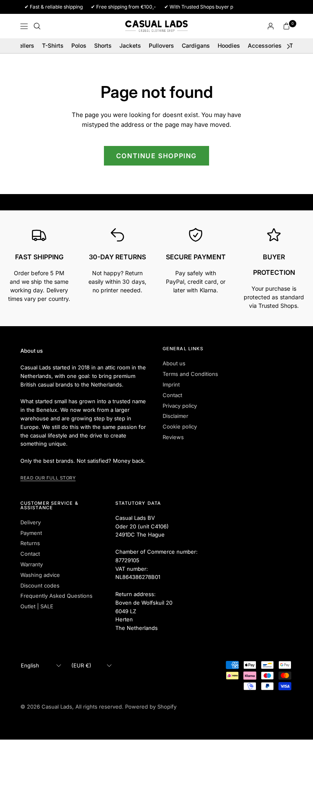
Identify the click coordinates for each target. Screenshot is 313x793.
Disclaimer (175, 416)
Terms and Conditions (190, 374)
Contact (172, 395)
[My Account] (270, 26)
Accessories (265, 45)
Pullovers (161, 45)
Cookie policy (180, 426)
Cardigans (196, 45)
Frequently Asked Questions (56, 595)
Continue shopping (156, 156)
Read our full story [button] (47, 478)
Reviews (173, 437)
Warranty (31, 564)
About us (174, 363)
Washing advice (40, 575)
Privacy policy (180, 405)
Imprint (171, 384)
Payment (31, 533)
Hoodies (229, 45)
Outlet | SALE (36, 606)
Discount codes (40, 585)
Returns (30, 543)
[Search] (37, 26)
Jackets (130, 45)
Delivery (30, 522)
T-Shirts (53, 45)
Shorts (103, 45)
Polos (78, 45)
